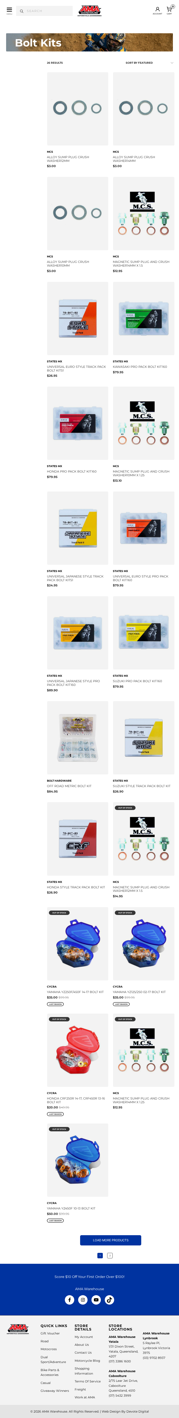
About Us (82, 1345)
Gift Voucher (50, 1333)
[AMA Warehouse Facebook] (69, 1300)
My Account (84, 1337)
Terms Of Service (88, 1381)
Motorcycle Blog (87, 1361)
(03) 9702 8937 (154, 1358)
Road (44, 1341)
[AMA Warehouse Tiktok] (109, 1300)
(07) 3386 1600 (120, 1361)
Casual (46, 1383)
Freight (80, 1389)
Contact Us (83, 1353)
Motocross (49, 1349)
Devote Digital (137, 1411)
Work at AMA (85, 1397)
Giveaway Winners (55, 1391)
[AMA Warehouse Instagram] (83, 1300)
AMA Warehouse (54, 1411)
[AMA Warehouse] (89, 11)
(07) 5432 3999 (120, 1395)
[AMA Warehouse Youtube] (96, 1300)
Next (120, 1256)
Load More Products (111, 1240)
